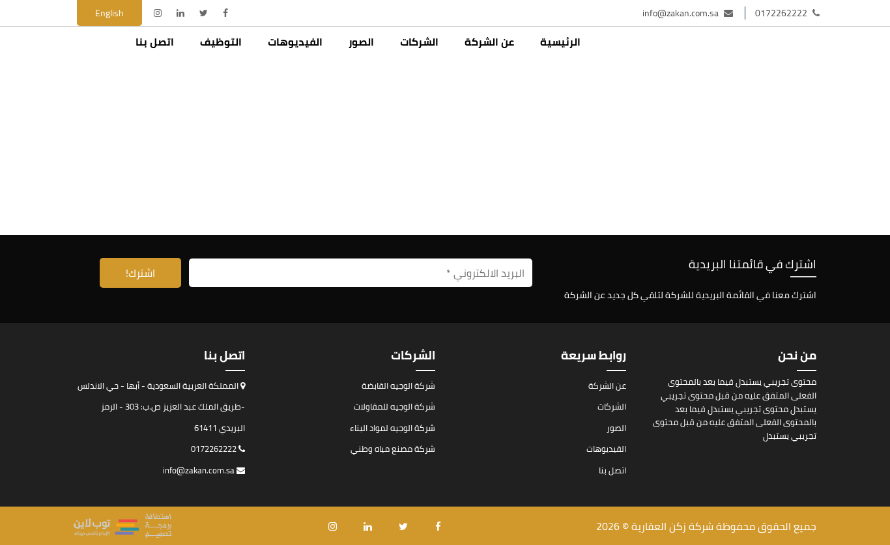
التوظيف (221, 41)
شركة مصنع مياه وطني (393, 448)
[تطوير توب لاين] (122, 525)
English (109, 13)
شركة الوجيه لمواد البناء (392, 428)
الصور (361, 41)
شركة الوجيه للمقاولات (394, 406)
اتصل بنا (155, 41)
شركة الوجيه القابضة (398, 385)
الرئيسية (560, 41)
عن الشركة (489, 41)
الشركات (419, 41)
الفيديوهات (295, 41)
